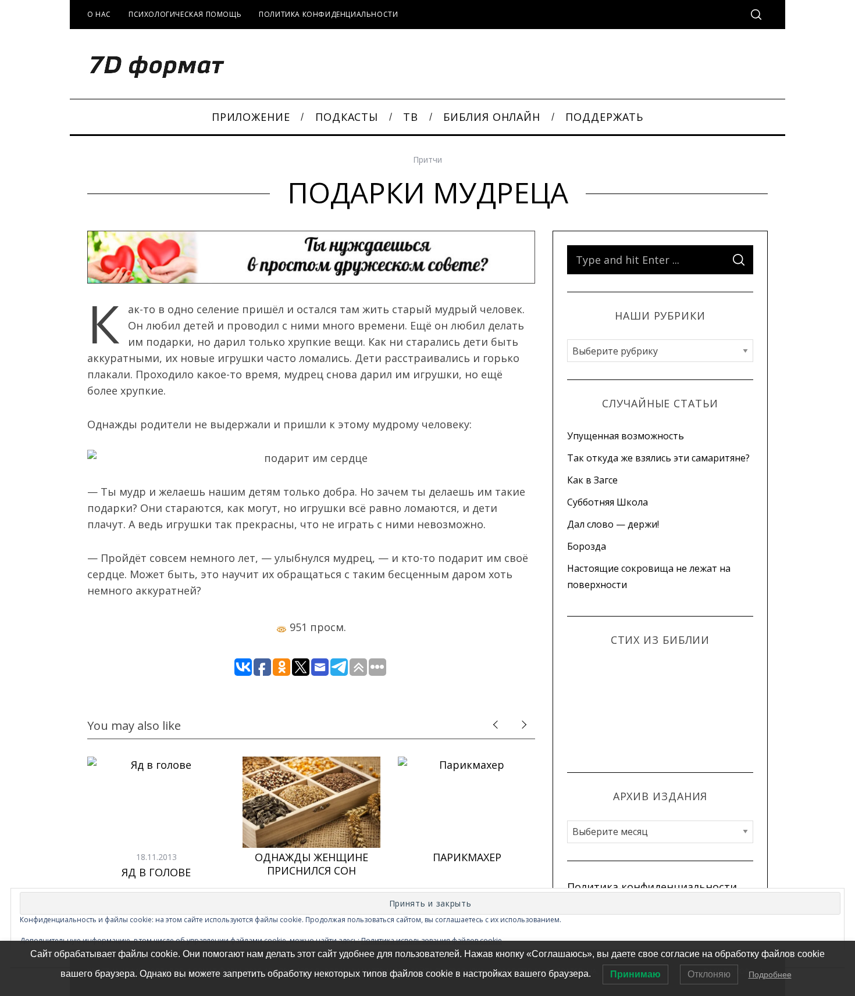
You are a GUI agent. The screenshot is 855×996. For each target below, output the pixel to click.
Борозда (586, 546)
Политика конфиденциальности (328, 14)
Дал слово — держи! (613, 524)
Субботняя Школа (607, 502)
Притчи (427, 159)
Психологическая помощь (185, 14)
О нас (99, 14)
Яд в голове (156, 872)
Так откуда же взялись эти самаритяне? (658, 458)
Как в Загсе (592, 480)
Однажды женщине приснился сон (311, 863)
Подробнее (770, 974)
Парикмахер (467, 857)
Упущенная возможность (625, 435)
